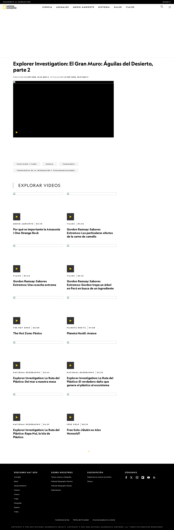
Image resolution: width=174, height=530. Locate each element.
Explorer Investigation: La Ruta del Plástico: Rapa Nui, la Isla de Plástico (36, 433)
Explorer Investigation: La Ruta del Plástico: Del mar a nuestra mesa (36, 379)
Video (16, 512)
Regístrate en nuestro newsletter (99, 477)
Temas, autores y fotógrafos (61, 477)
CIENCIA (49, 164)
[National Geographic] (4, 7)
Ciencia (16, 494)
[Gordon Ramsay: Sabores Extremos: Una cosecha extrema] (38, 258)
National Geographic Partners (62, 481)
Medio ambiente (20, 486)
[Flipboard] (143, 478)
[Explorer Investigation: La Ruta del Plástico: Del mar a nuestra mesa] (38, 355)
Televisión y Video (27, 164)
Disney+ (167, 2)
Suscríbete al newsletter (17, 2)
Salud (16, 481)
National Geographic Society (61, 486)
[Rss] (154, 478)
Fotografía (17, 503)
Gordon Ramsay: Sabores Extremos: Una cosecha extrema (34, 282)
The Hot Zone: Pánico (27, 333)
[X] (131, 478)
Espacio (16, 507)
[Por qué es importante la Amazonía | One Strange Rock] (38, 206)
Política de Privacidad (81, 520)
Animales (17, 477)
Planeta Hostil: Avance (82, 333)
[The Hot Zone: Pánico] (38, 310)
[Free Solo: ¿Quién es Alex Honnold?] (92, 407)
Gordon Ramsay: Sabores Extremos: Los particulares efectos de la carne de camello (90, 233)
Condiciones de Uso (62, 520)
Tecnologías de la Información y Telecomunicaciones (46, 170)
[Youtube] (148, 478)
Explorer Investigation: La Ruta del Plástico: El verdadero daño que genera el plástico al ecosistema (90, 381)
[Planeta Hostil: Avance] (92, 310)
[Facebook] (126, 478)
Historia (17, 490)
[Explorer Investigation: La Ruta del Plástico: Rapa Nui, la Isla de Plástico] (38, 407)
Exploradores (56, 490)
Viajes (16, 499)
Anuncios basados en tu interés (104, 520)
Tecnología (69, 164)
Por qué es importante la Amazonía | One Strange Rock (36, 231)
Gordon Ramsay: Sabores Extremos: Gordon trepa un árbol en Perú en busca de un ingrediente (90, 284)
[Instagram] (137, 478)
